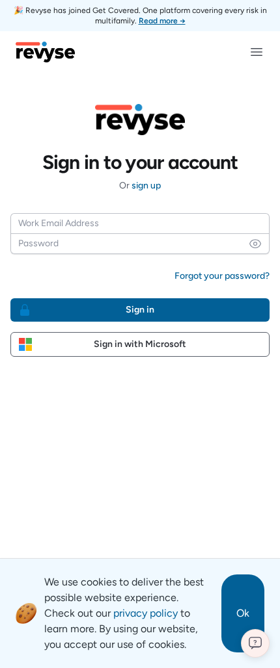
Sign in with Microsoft (140, 344)
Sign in (140, 309)
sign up (146, 185)
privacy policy (145, 613)
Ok (242, 613)
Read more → (162, 20)
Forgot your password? (222, 275)
